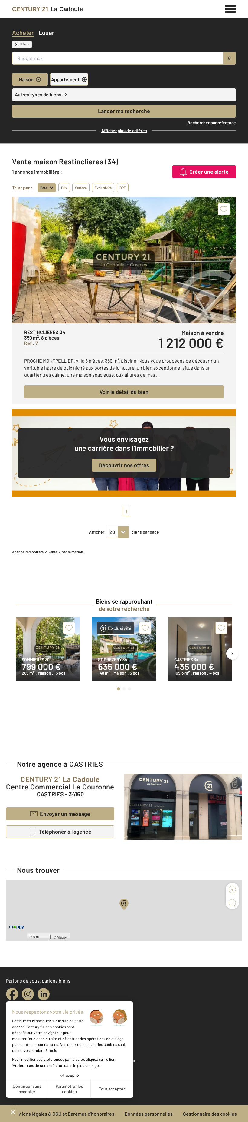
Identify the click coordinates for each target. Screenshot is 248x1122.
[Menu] (230, 8)
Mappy (62, 937)
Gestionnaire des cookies (210, 1114)
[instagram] (28, 994)
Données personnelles (149, 1114)
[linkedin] (44, 994)
